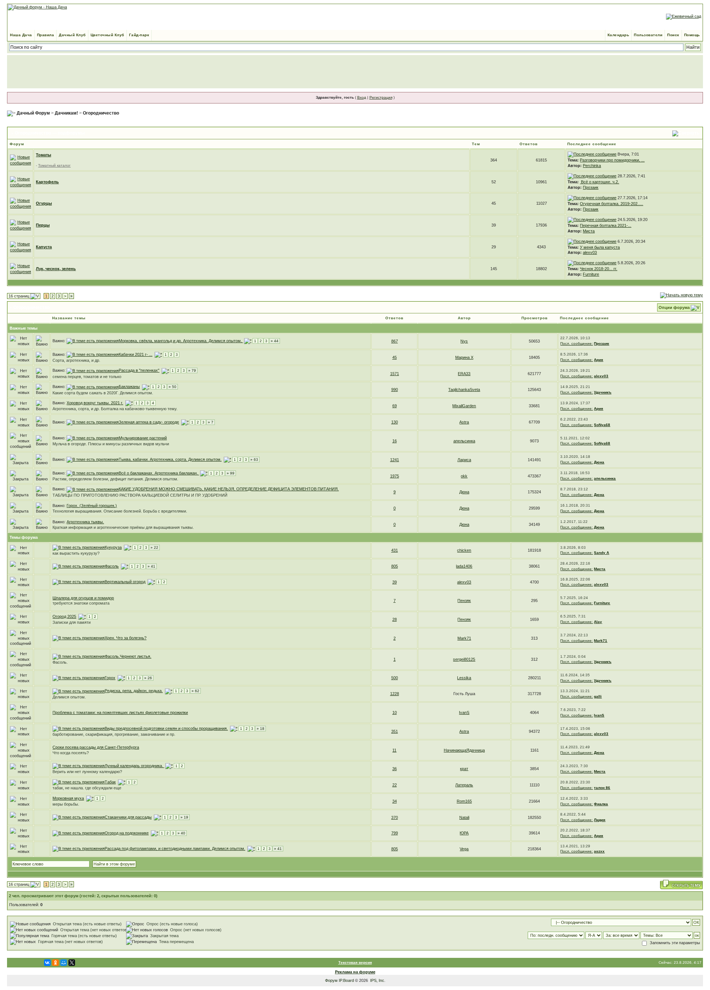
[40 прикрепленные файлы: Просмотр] (93, 340)
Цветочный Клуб (107, 35)
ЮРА (464, 833)
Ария (598, 360)
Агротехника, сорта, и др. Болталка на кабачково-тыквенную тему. (115, 408)
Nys (464, 341)
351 (394, 731)
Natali (464, 817)
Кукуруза (113, 547)
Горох (110, 678)
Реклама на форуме (355, 972)
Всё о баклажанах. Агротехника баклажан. (159, 473)
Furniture (591, 274)
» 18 (260, 729)
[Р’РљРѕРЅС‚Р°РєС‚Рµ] (47, 962)
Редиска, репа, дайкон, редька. (134, 690)
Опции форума (674, 307)
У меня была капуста (600, 247)
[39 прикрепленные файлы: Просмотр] (79, 690)
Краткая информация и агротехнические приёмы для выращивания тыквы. (123, 527)
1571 (394, 373)
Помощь (692, 35)
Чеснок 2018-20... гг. (598, 268)
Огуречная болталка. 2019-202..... (611, 203)
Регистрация (380, 97)
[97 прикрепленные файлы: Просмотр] (93, 386)
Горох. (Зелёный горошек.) (92, 505)
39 (394, 582)
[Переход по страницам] (247, 340)
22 (394, 785)
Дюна (599, 462)
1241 (394, 459)
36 (394, 768)
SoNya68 (602, 425)
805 (394, 566)
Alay (598, 622)
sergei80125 (464, 659)
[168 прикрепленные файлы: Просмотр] (79, 848)
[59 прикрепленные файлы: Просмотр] (93, 370)
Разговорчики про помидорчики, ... (612, 160)
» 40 (181, 833)
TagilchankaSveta (464, 389)
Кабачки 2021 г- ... (135, 354)
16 (394, 441)
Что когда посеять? (71, 753)
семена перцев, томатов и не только (87, 376)
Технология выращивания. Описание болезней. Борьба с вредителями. (120, 511)
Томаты (43, 155)
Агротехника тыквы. (85, 522)
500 (394, 678)
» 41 (151, 566)
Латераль (464, 785)
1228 (394, 693)
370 (394, 817)
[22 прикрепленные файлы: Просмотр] (79, 566)
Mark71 (464, 638)
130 (394, 422)
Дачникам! (66, 113)
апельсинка (464, 441)
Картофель (47, 182)
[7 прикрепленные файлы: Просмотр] (79, 678)
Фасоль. (60, 662)
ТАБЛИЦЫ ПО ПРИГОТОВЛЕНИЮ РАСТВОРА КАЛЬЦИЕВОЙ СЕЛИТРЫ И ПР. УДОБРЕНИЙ (140, 495)
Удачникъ (602, 392)
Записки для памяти (72, 622)
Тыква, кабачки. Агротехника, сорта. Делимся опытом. (170, 459)
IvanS (464, 712)
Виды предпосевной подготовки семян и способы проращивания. (166, 728)
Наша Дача (21, 35)
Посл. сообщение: (576, 343)
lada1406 (464, 566)
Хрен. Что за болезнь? (125, 638)
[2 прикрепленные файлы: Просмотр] (93, 438)
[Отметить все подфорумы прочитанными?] (20, 159)
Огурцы (44, 203)
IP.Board (346, 980)
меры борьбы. (66, 804)
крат (464, 768)
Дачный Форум (33, 113)
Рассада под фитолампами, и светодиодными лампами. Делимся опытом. (175, 848)
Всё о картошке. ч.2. (599, 182)
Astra (464, 422)
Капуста (44, 247)
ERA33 (464, 373)
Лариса (464, 459)
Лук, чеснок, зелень (56, 268)
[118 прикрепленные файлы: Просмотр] (79, 833)
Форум (331, 980)
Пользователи (648, 35)
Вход (361, 97)
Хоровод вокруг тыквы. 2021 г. (95, 403)
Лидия (599, 820)
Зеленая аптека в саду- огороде (149, 422)
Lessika (464, 678)
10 (394, 712)
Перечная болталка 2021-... (605, 225)
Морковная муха (68, 798)
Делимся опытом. (69, 697)
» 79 (192, 370)
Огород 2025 (64, 616)
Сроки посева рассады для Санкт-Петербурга (96, 747)
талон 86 (602, 788)
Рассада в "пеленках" (139, 370)
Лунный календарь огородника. (134, 765)
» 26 (148, 678)
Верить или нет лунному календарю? (87, 771)
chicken (464, 550)
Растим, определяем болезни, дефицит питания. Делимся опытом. (115, 479)
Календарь (618, 35)
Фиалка (601, 804)
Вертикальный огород (125, 581)
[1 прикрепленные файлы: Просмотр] (79, 638)
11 (394, 750)
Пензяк (464, 600)
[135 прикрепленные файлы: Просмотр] (93, 473)
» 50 (172, 387)
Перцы (43, 225)
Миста (589, 231)
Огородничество (101, 113)
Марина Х (464, 357)
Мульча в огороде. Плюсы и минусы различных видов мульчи (111, 444)
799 (394, 833)
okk (464, 476)
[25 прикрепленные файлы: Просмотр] (79, 581)
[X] (71, 962)
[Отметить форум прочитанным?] (20, 181)
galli (598, 696)
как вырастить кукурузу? (76, 553)
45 (394, 357)
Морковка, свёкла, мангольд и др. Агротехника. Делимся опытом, (181, 340)
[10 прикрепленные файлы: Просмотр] (79, 728)
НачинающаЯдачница (464, 750)
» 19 (184, 817)
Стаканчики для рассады (128, 817)
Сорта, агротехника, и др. (76, 360)
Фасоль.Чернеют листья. (128, 656)
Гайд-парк (139, 35)
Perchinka (592, 165)
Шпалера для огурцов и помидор (83, 598)
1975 (394, 476)
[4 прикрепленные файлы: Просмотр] (93, 354)
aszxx (599, 851)
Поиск (673, 35)
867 (394, 341)
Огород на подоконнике (127, 833)
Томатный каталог (54, 165)
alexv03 (590, 252)
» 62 (195, 691)
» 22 (154, 547)
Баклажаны (129, 386)
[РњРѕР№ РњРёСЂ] (63, 962)
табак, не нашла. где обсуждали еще (87, 788)
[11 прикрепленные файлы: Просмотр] (79, 817)
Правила (45, 35)
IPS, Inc (377, 980)
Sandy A (601, 553)
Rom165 (464, 801)
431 (394, 550)
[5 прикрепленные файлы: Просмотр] (79, 782)
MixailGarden (464, 406)
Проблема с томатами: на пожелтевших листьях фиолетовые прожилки (120, 712)
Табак (110, 782)
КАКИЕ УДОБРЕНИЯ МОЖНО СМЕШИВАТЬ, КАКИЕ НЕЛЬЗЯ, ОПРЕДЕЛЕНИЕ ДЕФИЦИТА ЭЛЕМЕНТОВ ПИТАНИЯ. (229, 489)
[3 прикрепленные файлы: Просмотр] (93, 422)
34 (394, 801)
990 (394, 389)
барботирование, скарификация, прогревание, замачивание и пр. (114, 734)
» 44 (274, 341)
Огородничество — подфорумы (50, 133)
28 (394, 619)
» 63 (254, 459)
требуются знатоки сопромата (81, 603)
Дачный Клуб (72, 35)
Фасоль (112, 566)
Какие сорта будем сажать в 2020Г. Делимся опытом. (103, 393)
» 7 (210, 422)
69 (394, 406)
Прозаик (590, 187)
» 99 (230, 473)
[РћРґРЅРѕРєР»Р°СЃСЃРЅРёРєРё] (55, 962)
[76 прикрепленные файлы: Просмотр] (93, 459)
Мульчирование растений (143, 438)
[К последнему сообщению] (592, 154)
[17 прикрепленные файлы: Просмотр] (79, 547)
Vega (464, 849)
